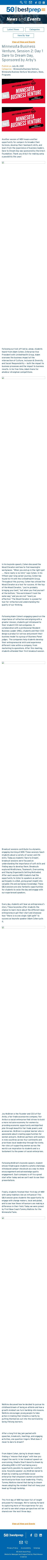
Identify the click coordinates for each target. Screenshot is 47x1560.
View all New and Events (23, 42)
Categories (35, 29)
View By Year (23, 35)
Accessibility (26, 1548)
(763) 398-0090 (25, 3)
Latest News (13, 29)
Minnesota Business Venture (26, 69)
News (41, 72)
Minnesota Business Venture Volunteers (19, 72)
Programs (6, 75)
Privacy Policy (12, 1548)
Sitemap (37, 1548)
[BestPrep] (23, 12)
